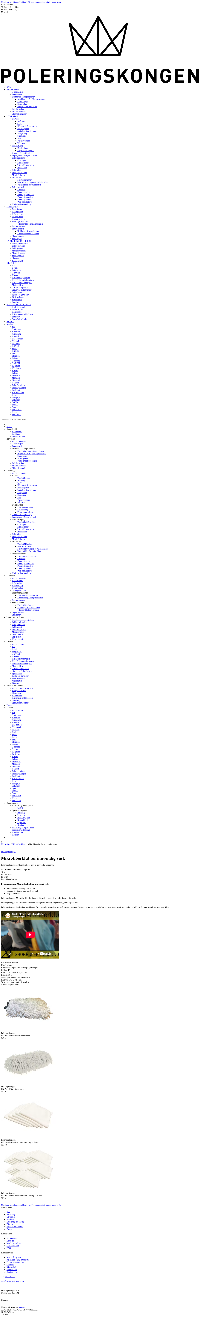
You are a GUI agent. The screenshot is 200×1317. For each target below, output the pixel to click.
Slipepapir (16, 637)
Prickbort (16, 776)
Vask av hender (18, 678)
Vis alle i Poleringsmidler (26, 556)
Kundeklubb (22, 820)
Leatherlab (16, 761)
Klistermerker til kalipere (22, 698)
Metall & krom (18, 539)
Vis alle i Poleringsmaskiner (27, 595)
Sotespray (16, 700)
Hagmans (16, 751)
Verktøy (15, 683)
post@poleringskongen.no (12, 1281)
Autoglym (16, 720)
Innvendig (11, 1214)
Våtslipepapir (17, 639)
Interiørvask (17, 446)
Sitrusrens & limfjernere (22, 671)
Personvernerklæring (21, 830)
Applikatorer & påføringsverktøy (31, 453)
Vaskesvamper (23, 500)
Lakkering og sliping (15, 1222)
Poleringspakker (24, 561)
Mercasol (16, 766)
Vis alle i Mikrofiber (24, 544)
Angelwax (16, 715)
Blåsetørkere (17, 583)
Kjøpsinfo (21, 822)
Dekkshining (22, 510)
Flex (14, 739)
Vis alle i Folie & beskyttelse (22, 688)
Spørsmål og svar (14, 1257)
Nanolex (15, 769)
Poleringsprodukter (25, 563)
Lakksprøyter (17, 627)
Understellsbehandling (21, 573)
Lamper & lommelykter (22, 664)
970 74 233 (10, 1276)
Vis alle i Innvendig (19, 441)
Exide (14, 737)
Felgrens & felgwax (25, 512)
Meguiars (16, 764)
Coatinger (21, 524)
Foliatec (15, 744)
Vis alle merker (17, 710)
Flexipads (16, 742)
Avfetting (21, 480)
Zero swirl (16, 800)
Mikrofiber (5, 844)
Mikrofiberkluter (19, 466)
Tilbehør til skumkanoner (28, 610)
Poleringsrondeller (25, 566)
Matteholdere (17, 666)
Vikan (14, 798)
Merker (10, 324)
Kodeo (21, 1307)
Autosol (15, 722)
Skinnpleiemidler (19, 468)
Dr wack (15, 729)
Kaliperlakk (17, 695)
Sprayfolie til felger (20, 703)
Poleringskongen (19, 773)
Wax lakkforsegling (25, 529)
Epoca (14, 734)
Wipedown (22, 532)
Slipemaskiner (18, 612)
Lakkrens (21, 558)
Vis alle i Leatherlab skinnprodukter (30, 451)
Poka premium (18, 771)
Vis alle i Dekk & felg (25, 507)
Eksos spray (17, 693)
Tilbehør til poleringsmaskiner (30, 598)
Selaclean (16, 786)
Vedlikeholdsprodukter (27, 461)
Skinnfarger (22, 456)
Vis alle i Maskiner (19, 578)
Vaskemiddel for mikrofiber (29, 551)
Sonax (14, 793)
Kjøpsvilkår (12, 1267)
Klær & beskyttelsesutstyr (23, 661)
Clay (19, 483)
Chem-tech (16, 727)
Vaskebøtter (17, 681)
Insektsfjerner (23, 488)
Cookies (10, 1264)
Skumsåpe (21, 495)
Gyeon (15, 749)
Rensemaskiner (18, 600)
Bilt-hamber (17, 725)
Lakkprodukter (18, 624)
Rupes (14, 781)
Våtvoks (21, 502)
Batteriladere (17, 580)
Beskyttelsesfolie (19, 690)
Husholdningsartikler (21, 659)
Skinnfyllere (22, 458)
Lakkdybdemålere (19, 622)
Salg (8, 1212)
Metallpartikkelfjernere (27, 490)
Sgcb (14, 788)
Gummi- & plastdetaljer (22, 514)
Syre (19, 497)
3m (13, 712)
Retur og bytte (23, 817)
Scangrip (16, 783)
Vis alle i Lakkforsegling (26, 522)
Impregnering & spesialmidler (24, 517)
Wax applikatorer (24, 571)
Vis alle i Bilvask (23, 478)
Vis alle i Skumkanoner (25, 605)
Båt (13, 646)
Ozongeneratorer (19, 590)
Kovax (15, 756)
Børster (15, 649)
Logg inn (16, 434)
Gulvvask (16, 654)
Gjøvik (20, 808)
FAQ (9, 1248)
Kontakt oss (12, 1272)
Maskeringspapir (19, 629)
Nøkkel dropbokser (20, 668)
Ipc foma (16, 754)
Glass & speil (17, 444)
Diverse (10, 1224)
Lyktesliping (17, 534)
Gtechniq (16, 747)
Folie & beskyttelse (15, 1226)
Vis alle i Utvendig (19, 473)
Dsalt (14, 732)
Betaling (21, 813)
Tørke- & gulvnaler (20, 676)
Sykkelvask (17, 673)
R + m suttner (18, 778)
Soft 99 (15, 791)
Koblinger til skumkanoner (28, 607)
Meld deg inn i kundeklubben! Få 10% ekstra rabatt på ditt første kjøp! (31, 2)
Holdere (15, 656)
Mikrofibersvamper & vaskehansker (32, 549)
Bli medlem (17, 431)
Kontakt (20, 825)
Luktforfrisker (18, 463)
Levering (21, 815)
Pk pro (9, 705)
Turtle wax (16, 795)
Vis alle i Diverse (18, 644)
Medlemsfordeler (14, 1243)
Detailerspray (23, 527)
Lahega (15, 759)
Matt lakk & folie (19, 536)
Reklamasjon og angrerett (23, 827)
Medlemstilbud (18, 436)
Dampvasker (17, 588)
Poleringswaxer (24, 568)
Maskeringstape (18, 632)
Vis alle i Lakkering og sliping (23, 620)
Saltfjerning (22, 492)
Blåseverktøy (17, 585)
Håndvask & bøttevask (27, 485)
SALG (9, 87)
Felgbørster (17, 651)
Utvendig (11, 1217)
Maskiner (11, 1219)
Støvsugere (16, 615)
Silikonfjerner (18, 634)
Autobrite (16, 717)
